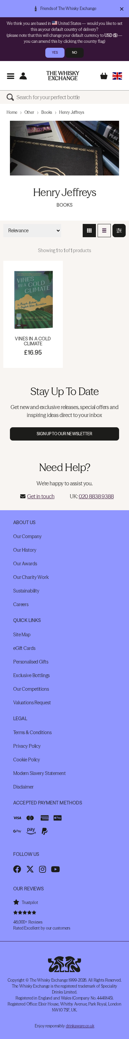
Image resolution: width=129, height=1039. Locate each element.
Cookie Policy (26, 760)
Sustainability (26, 591)
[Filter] (119, 230)
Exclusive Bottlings (31, 675)
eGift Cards (24, 648)
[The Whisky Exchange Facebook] (17, 869)
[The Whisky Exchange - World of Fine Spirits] (62, 75)
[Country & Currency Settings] (117, 76)
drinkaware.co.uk (80, 1025)
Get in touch (40, 496)
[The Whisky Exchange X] (30, 869)
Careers (20, 604)
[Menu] (10, 76)
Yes (55, 52)
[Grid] (89, 230)
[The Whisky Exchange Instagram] (42, 869)
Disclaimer (23, 787)
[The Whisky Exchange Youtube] (55, 869)
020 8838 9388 (96, 496)
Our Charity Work (31, 577)
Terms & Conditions (32, 732)
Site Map (21, 635)
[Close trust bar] (121, 8)
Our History (24, 550)
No (74, 52)
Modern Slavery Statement (39, 773)
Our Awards (25, 564)
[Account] (23, 76)
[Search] (11, 97)
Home (12, 112)
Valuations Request (32, 703)
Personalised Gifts (30, 662)
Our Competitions (31, 689)
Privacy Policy (27, 746)
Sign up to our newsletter (65, 433)
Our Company (27, 536)
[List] (104, 230)
